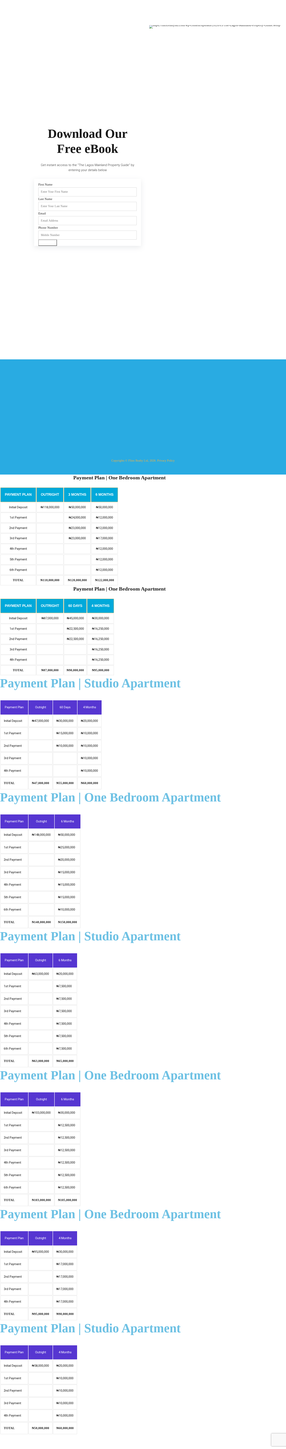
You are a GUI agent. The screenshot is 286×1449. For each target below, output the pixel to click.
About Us (88, 407)
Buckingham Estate (158, 423)
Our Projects (89, 415)
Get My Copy (48, 242)
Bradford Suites (156, 400)
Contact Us (88, 431)
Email (42, 213)
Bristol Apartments (158, 415)
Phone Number (48, 227)
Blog (85, 423)
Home (85, 400)
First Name (45, 184)
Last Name (45, 199)
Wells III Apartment (159, 407)
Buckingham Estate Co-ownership (167, 431)
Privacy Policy (166, 460)
